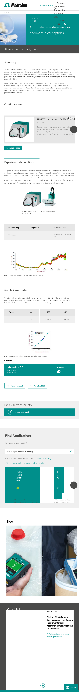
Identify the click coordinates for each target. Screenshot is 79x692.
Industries (60, 6)
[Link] (42, 685)
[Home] (15, 6)
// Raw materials (60, 634)
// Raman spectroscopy (58, 635)
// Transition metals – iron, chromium (25, 502)
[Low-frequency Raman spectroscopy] (47, 485)
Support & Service (58, 15)
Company (61, 20)
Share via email (17, 385)
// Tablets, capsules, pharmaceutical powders (27, 500)
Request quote (46, 5)
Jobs (58, 24)
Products (61, 3)
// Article (50, 634)
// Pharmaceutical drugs (62, 500)
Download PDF (39, 385)
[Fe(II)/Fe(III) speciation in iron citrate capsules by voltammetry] (9, 485)
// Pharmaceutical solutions (63, 502)
